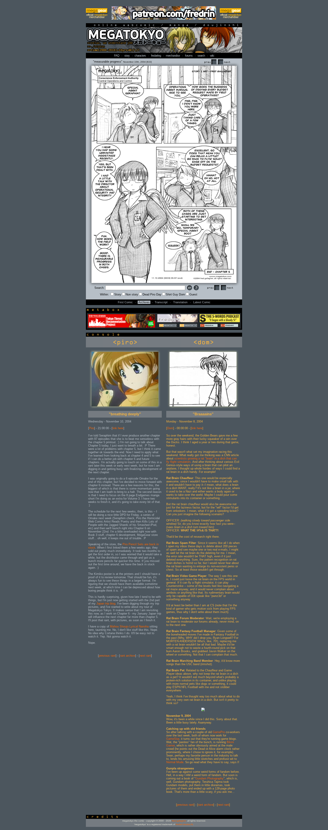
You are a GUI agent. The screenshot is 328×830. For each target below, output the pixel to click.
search (201, 55)
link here (117, 428)
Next (224, 62)
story (127, 55)
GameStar (172, 738)
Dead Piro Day (152, 294)
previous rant (107, 655)
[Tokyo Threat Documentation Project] (121, 326)
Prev (210, 62)
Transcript (161, 302)
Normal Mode (174, 762)
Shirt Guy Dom (175, 294)
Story (117, 294)
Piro (91, 428)
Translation (180, 302)
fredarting (156, 55)
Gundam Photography (209, 778)
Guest (193, 294)
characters (140, 55)
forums (189, 55)
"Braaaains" (203, 414)
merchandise (173, 55)
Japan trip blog (105, 603)
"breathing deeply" (125, 414)
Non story (132, 294)
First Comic (125, 302)
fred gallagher (179, 821)
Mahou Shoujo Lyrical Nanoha (129, 626)
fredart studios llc (184, 824)
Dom (170, 428)
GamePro (219, 732)
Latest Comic (201, 302)
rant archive (127, 655)
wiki (212, 55)
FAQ (116, 55)
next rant (145, 655)
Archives (144, 302)
